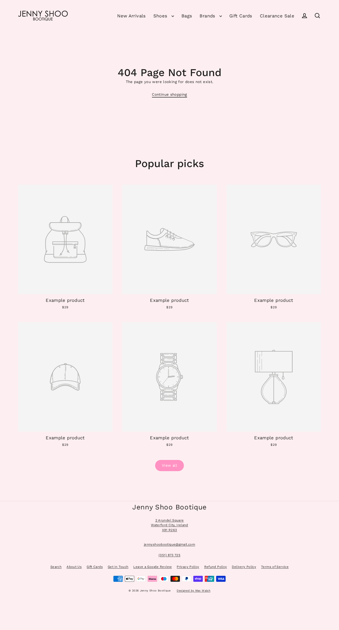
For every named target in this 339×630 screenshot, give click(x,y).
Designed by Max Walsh (193, 590)
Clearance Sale (277, 15)
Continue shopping (169, 94)
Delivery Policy (244, 567)
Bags (186, 15)
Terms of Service (275, 567)
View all (169, 465)
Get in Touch (118, 567)
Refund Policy (215, 567)
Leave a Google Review (152, 567)
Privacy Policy (188, 567)
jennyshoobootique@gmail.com (169, 544)
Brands (208, 15)
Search (56, 567)
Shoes (161, 15)
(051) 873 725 (169, 555)
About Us (74, 567)
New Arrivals (131, 15)
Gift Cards (240, 15)
